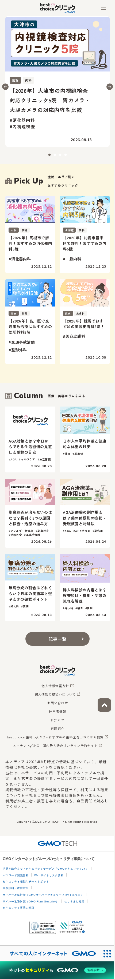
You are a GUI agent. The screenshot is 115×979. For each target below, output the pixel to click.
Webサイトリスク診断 (49, 875)
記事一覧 (57, 639)
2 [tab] (54, 155)
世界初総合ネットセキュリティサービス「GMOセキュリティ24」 (46, 868)
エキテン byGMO (55, 745)
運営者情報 (57, 711)
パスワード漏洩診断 (16, 875)
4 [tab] (65, 155)
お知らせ (57, 720)
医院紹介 (57, 728)
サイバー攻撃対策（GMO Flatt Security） (31, 901)
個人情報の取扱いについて (55, 694)
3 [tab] (60, 155)
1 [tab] (49, 155)
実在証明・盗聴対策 (16, 888)
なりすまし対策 (74, 901)
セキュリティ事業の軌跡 (18, 907)
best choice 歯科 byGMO (55, 737)
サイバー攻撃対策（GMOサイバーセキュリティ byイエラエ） (43, 894)
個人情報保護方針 (55, 685)
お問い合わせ (57, 703)
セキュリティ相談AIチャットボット (26, 881)
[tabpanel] (57, 81)
